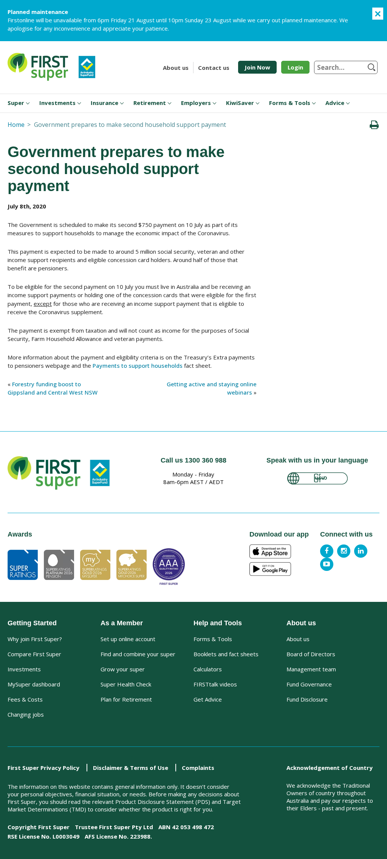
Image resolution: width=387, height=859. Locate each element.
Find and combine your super (138, 654)
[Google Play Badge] (281, 569)
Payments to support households (138, 365)
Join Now (257, 67)
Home (16, 124)
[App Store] (281, 551)
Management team (311, 669)
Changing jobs (26, 714)
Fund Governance (309, 684)
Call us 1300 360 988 (193, 460)
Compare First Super (34, 654)
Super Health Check (126, 684)
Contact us (213, 67)
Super (16, 102)
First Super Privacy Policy (43, 767)
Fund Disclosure (307, 699)
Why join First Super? (35, 639)
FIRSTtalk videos (215, 684)
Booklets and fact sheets (226, 654)
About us (176, 67)
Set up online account (128, 639)
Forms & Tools (289, 102)
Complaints (198, 767)
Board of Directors (310, 654)
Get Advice (208, 699)
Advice (334, 102)
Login (295, 67)
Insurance (104, 102)
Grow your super (123, 669)
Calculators (208, 669)
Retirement (149, 102)
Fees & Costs (25, 699)
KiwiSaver (240, 102)
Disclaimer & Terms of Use (130, 767)
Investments (57, 102)
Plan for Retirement (126, 699)
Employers (196, 102)
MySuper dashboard (34, 684)
